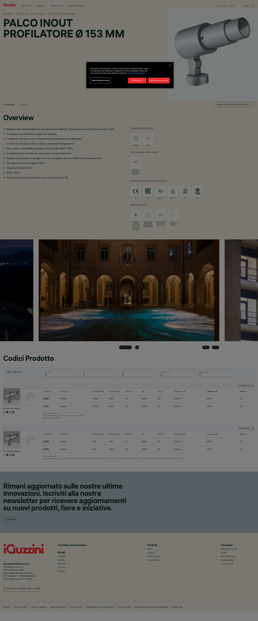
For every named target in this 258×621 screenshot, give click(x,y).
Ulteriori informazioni (136, 73)
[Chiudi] (170, 65)
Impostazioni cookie (100, 80)
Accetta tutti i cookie (159, 80)
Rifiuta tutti (137, 80)
